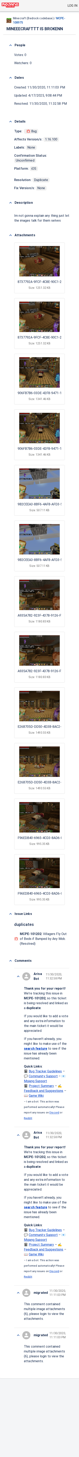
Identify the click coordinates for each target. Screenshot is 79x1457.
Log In (72, 6)
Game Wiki (36, 1096)
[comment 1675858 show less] (18, 1335)
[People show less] (10, 45)
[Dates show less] (10, 78)
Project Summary (41, 1086)
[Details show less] (10, 122)
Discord (54, 1112)
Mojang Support (35, 1081)
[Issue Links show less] (10, 914)
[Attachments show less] (10, 235)
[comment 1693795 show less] (18, 1293)
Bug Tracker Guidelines (45, 1071)
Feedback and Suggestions (43, 1091)
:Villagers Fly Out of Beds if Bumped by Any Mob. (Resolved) (43, 939)
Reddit (28, 1118)
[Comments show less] (10, 961)
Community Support (43, 1076)
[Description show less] (10, 203)
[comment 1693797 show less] (18, 976)
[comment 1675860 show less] (18, 1135)
